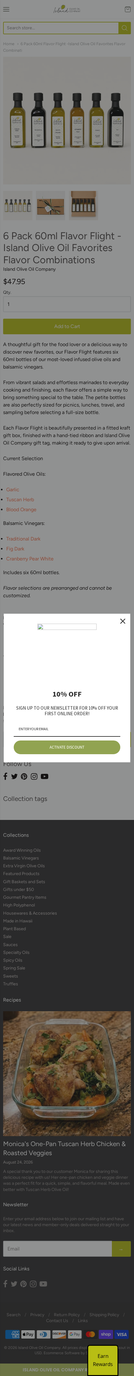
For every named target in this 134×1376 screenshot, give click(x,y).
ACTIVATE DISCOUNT (67, 747)
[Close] (122, 621)
